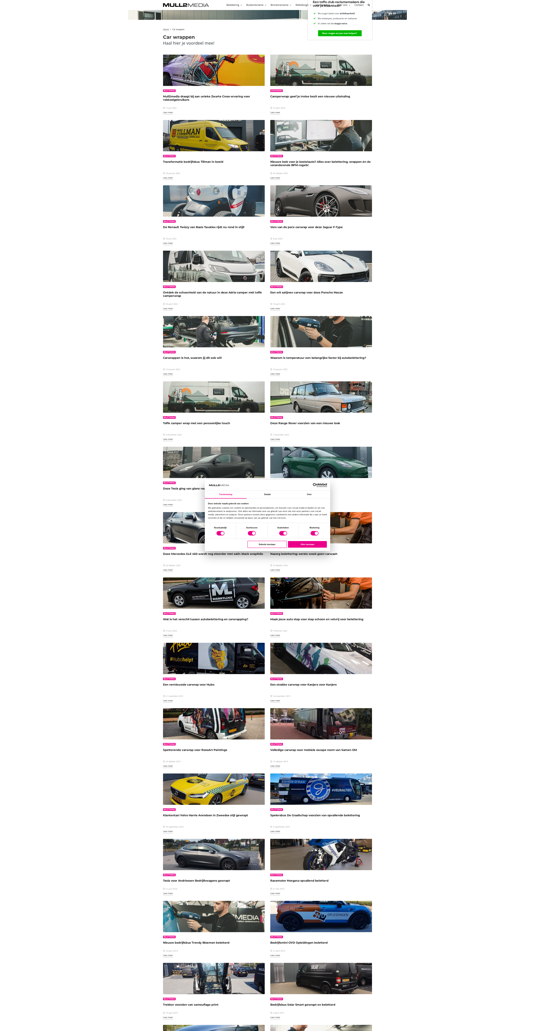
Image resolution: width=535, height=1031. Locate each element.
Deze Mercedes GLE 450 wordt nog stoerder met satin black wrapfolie (213, 554)
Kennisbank (276, 90)
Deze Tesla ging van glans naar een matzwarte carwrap (202, 488)
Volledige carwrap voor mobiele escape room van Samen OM (313, 750)
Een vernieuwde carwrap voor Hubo (188, 684)
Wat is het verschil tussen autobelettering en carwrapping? (205, 619)
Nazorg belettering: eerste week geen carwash (303, 554)
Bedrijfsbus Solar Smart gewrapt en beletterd (302, 1004)
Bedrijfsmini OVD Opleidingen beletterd (299, 942)
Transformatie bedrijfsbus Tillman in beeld (193, 161)
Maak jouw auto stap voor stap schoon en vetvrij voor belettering (316, 619)
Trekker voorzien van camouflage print (190, 1004)
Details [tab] (267, 494)
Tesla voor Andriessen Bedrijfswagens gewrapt (196, 880)
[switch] (252, 533)
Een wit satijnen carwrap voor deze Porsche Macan (306, 292)
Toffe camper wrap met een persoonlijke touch (196, 423)
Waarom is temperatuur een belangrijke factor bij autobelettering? (318, 358)
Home (166, 29)
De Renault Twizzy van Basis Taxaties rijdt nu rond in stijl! (203, 227)
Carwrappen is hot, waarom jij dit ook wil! (192, 358)
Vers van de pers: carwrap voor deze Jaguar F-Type (306, 227)
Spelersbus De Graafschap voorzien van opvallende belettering (315, 815)
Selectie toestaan (267, 544)
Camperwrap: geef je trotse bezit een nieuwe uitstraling (310, 96)
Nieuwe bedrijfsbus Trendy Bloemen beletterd (196, 942)
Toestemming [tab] (225, 494)
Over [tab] (309, 494)
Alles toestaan (307, 544)
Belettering (169, 90)
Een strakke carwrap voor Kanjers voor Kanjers (303, 684)
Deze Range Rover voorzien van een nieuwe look (305, 423)
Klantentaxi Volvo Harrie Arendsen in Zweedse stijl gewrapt (205, 815)
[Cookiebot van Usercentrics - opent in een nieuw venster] (315, 485)
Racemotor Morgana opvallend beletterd (299, 880)
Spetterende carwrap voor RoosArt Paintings (195, 750)
